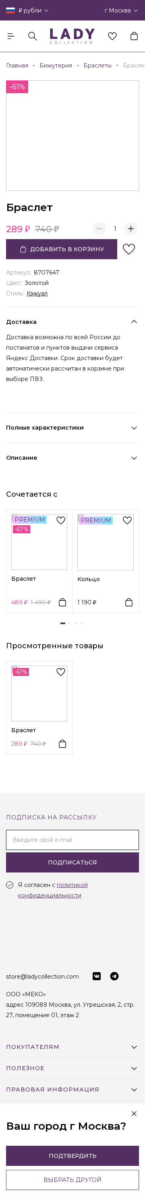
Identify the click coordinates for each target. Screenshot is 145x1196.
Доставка (21, 322)
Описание (21, 457)
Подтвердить (73, 1155)
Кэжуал (37, 293)
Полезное (25, 1068)
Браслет (23, 578)
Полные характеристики (45, 427)
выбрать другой (73, 1180)
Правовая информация (52, 1089)
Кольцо (88, 579)
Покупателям (33, 1047)
